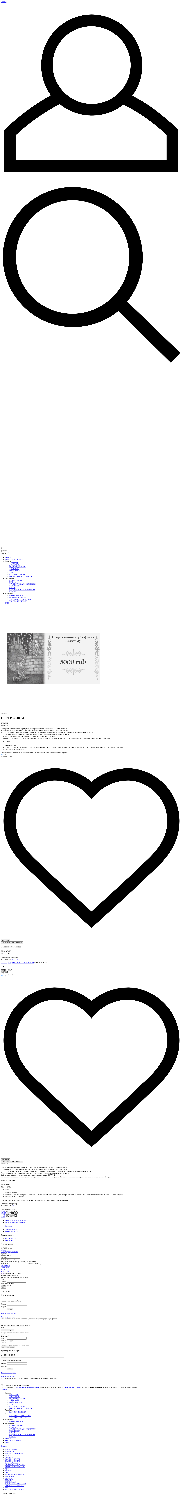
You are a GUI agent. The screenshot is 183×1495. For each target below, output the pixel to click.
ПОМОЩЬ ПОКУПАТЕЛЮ (15, 1220)
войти (3, 1287)
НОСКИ (12, 588)
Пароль (3, 1281)
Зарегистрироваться (8, 1317)
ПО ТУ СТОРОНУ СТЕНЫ (15, 1467)
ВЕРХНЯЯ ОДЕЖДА (17, 574)
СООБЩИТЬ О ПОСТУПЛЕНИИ (12, 942)
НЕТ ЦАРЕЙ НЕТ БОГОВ (15, 1489)
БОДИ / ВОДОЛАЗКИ (17, 567)
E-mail (3, 1279)
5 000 (5, 755)
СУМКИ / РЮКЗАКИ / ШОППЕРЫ (22, 584)
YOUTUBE (9, 1240)
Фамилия (5, 1336)
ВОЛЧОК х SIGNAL (12, 1461)
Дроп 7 (7, 1469)
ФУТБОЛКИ (14, 563)
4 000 (3, 1215)
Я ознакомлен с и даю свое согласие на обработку (42, 1387)
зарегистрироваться (8, 1347)
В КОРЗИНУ (6, 940)
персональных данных (73, 1387)
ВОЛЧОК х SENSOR (12, 1459)
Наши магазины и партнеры (15, 1222)
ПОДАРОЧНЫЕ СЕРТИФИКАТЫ (22, 590)
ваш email (4, 1263)
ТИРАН (8, 1470)
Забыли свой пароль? (8, 1313)
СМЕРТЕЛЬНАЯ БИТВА (14, 1486)
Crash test (8, 1478)
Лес (6, 1488)
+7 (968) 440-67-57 (11, 1231)
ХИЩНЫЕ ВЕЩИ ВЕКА (14, 1474)
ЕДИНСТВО (10, 1476)
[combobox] (11, 1341)
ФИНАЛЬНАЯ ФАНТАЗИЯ (15, 1484)
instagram (4, 1269)
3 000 (3, 1211)
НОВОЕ (8, 557)
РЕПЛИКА (9, 1480)
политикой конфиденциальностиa (27, 1387)
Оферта (3, 1250)
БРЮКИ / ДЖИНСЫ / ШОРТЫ (20, 576)
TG (17, 959)
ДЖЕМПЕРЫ (14, 569)
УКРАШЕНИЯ (14, 586)
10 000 (3, 1213)
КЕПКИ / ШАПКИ (16, 580)
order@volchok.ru (11, 1229)
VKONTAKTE (10, 1239)
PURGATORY (10, 1451)
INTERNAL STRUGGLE (14, 1453)
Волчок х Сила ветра (12, 1463)
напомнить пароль (7, 1330)
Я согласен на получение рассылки (16, 1385)
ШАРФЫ (12, 582)
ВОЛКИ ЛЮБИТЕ (16, 595)
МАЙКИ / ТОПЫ (15, 571)
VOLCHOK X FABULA (14, 559)
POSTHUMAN (10, 1482)
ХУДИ (11, 572)
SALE (7, 603)
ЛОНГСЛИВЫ (14, 565)
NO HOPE (9, 1457)
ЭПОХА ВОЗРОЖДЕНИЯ (15, 1465)
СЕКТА (8, 1472)
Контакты (8, 1226)
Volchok (3, 2)
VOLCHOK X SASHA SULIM (20, 599)
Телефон (4, 1340)
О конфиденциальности (9, 1252)
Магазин (4, 963)
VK (13, 959)
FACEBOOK (5, 1266)
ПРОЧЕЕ (12, 591)
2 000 (3, 1217)
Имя (3, 1334)
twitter (3, 1273)
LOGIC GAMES (11, 1449)
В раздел (4, 1389)
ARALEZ (8, 1455)
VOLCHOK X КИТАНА (18, 601)
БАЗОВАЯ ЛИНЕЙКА (17, 597)
